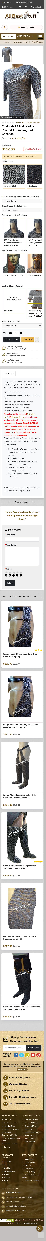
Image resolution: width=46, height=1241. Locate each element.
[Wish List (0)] (20, 7)
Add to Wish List (34, 149)
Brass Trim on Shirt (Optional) (14, 206)
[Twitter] (21, 1055)
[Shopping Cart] (26, 7)
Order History (30, 1162)
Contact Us (8, 1162)
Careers (7, 1147)
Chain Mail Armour (32, 1126)
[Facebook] (16, 1055)
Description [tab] (9, 374)
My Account (29, 1159)
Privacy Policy (30, 1172)
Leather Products (31, 1132)
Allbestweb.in (31, 1223)
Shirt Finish (8, 161)
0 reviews (20, 123)
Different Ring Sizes (11, 1129)
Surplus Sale (29, 1135)
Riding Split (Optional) (11, 321)
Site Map (7, 1168)
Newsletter (29, 1168)
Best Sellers (29, 1138)
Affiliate (6, 1174)
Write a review (33, 123)
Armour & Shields (31, 1123)
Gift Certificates (9, 1171)
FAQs (6, 1180)
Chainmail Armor (21, 42)
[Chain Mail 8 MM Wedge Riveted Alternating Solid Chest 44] (7, 54)
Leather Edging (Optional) (12, 286)
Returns (7, 1165)
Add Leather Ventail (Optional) (14, 251)
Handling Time (9, 1126)
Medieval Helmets (31, 1120)
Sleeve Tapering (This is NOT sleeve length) (21, 197)
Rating (9, 569)
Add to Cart (12, 339)
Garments (28, 1129)
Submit (10, 583)
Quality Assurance (10, 1123)
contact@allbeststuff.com (16, 1206)
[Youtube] (33, 1055)
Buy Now (29, 339)
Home (6, 42)
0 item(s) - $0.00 (27, 27)
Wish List (28, 1165)
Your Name (10, 534)
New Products (30, 1142)
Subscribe (33, 1048)
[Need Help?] (37, 339)
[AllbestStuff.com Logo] (22, 15)
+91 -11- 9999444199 (14, 1202)
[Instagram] (27, 1055)
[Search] (4, 27)
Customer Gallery (10, 1144)
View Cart (9, 36)
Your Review (11, 545)
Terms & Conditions (32, 1181)
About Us (7, 1120)
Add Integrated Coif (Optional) (14, 215)
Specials (7, 1177)
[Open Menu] (40, 36)
